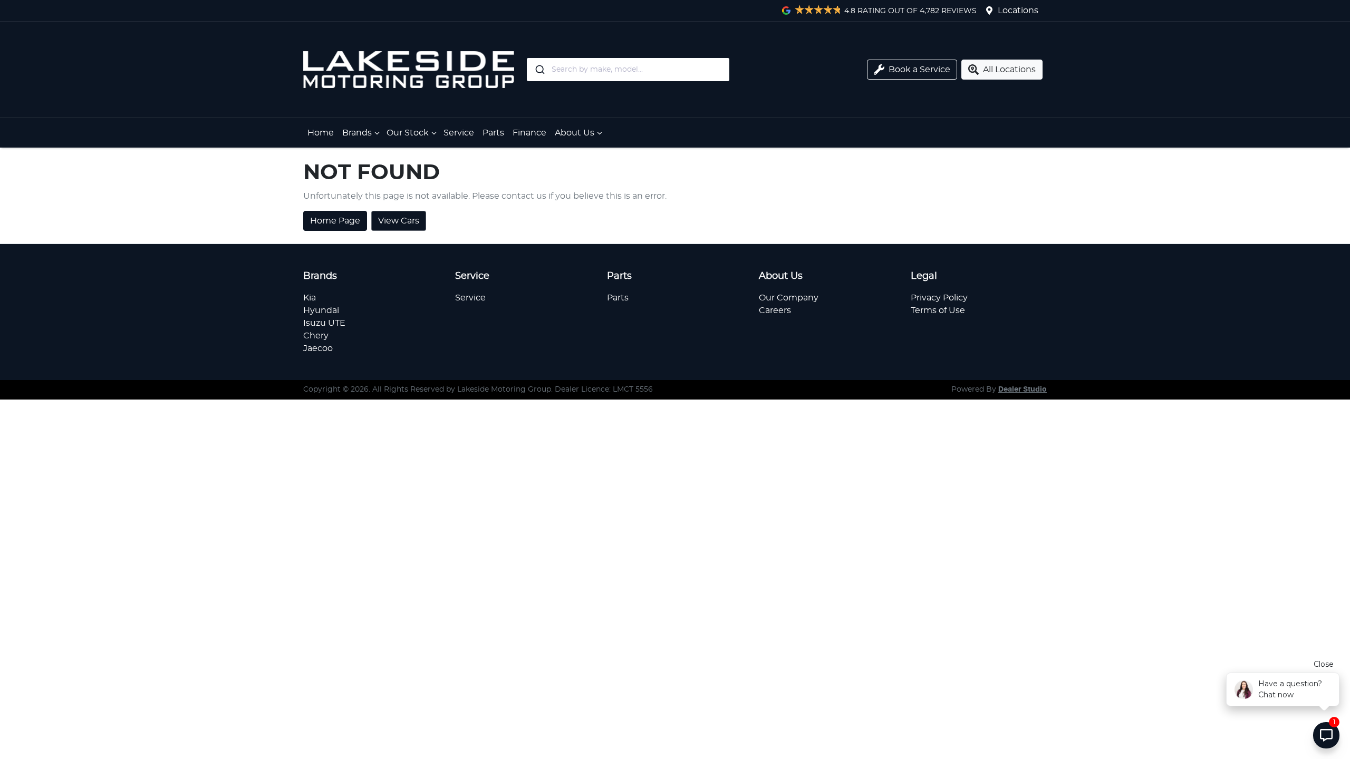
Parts (493, 133)
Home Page (335, 221)
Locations (1018, 10)
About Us (574, 133)
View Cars (398, 221)
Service (458, 133)
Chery (316, 336)
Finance (529, 133)
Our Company (788, 298)
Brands (357, 133)
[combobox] (671, 69)
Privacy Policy (939, 298)
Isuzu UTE (324, 323)
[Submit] (539, 69)
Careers (775, 310)
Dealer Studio (1022, 389)
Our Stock (408, 133)
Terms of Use (938, 310)
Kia (309, 298)
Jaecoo (318, 348)
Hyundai (321, 310)
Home (320, 133)
